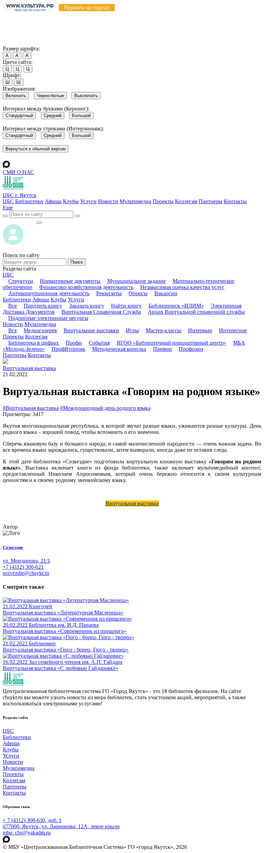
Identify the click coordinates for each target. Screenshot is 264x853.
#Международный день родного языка (105, 408)
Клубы (71, 201)
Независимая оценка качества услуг (182, 287)
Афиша (53, 201)
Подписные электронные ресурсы (48, 318)
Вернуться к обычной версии (36, 148)
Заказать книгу (86, 306)
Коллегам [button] (36, 336)
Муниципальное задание (136, 281)
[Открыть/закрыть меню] (39, 223)
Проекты (163, 201)
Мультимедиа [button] (40, 324)
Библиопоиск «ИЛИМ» (176, 306)
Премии (162, 349)
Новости (108, 201)
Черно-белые (50, 95)
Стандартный (19, 115)
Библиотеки (29, 201)
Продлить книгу (43, 306)
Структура (20, 281)
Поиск (76, 262)
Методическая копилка (119, 349)
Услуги (88, 201)
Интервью (200, 330)
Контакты (235, 201)
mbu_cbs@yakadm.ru (27, 832)
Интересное (233, 330)
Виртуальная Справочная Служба (101, 312)
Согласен (15, 42)
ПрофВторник (68, 349)
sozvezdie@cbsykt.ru (26, 573)
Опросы (138, 293)
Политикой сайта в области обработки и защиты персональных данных (124, 23)
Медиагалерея (40, 330)
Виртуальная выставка (29, 368)
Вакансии (165, 293)
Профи (74, 343)
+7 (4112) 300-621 (23, 567)
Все (12, 306)
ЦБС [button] (8, 275)
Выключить (86, 95)
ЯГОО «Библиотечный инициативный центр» (171, 343)
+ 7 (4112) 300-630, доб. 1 (32, 820)
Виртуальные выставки (91, 330)
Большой (81, 115)
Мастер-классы (163, 330)
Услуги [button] (76, 299)
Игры (132, 330)
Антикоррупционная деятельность (48, 293)
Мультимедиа (135, 201)
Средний (53, 115)
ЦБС (8, 201)
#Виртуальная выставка (31, 408)
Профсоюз (191, 349)
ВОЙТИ (19, 221)
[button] (8, 207)
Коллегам (186, 201)
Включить (16, 95)
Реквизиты (109, 293)
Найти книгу (126, 306)
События (99, 343)
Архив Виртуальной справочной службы (196, 312)
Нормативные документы (70, 281)
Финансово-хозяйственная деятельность (86, 287)
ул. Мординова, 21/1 (26, 561)
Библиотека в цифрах (33, 343)
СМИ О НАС (18, 172)
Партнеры (210, 201)
